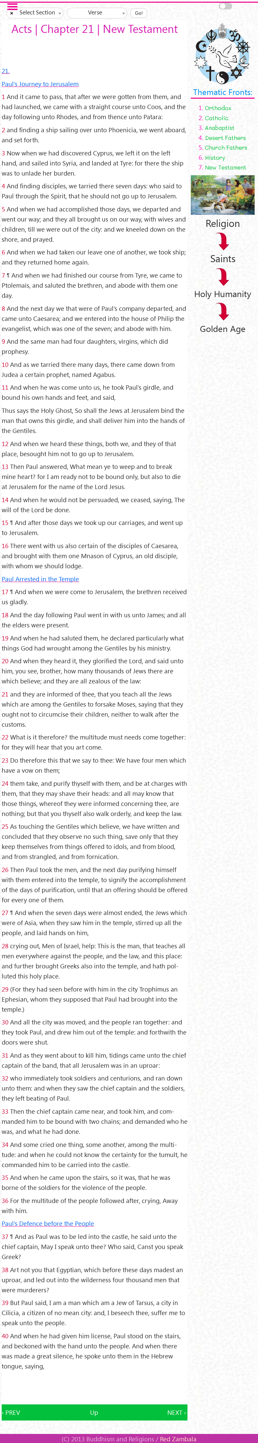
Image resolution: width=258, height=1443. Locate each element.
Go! (139, 13)
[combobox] (34, 13)
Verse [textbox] (95, 13)
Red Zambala (178, 1438)
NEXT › (176, 1412)
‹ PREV (11, 1412)
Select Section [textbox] (37, 13)
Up (94, 1412)
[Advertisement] (94, 1387)
